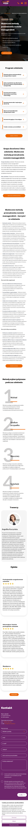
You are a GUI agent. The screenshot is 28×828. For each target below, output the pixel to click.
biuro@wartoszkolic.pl (10, 723)
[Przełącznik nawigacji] (25, 3)
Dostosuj (14, 817)
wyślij (20, 795)
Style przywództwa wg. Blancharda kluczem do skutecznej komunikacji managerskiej (13, 84)
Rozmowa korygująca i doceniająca (13, 119)
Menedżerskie (7, 13)
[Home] (2, 13)
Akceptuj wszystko (14, 825)
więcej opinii (14, 694)
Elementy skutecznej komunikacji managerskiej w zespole (12, 75)
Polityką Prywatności (12, 788)
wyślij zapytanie (6, 53)
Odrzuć (14, 821)
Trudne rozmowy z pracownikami (12, 126)
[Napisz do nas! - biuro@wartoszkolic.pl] (22, 3)
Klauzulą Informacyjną (19, 786)
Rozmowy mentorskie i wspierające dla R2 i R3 (13, 103)
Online (11, 19)
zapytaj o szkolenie (14, 135)
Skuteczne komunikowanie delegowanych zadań (11, 111)
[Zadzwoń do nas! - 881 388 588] (18, 3)
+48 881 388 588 (7, 722)
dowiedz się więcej (14, 365)
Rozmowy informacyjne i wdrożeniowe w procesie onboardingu (10, 94)
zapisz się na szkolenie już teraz (14, 195)
